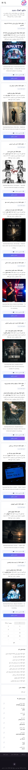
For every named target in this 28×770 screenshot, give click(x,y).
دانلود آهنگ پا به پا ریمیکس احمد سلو (14, 202)
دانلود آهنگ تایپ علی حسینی (16, 144)
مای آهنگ (23, 754)
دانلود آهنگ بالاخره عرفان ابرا (17, 86)
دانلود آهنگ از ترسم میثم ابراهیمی (15, 562)
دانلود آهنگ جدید (19, 10)
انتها (14, 642)
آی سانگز (23, 692)
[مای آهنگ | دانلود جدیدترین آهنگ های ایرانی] (23, 3)
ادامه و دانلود (14, 78)
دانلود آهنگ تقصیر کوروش (17, 504)
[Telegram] (14, 764)
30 (19, 636)
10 (19, 633)
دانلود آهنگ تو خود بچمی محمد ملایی (14, 263)
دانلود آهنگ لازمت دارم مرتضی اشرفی (14, 323)
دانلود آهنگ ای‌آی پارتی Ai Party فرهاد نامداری (15, 654)
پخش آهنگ (5, 754)
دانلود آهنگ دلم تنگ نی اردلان (16, 446)
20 (8, 636)
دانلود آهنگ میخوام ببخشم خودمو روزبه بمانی (15, 672)
